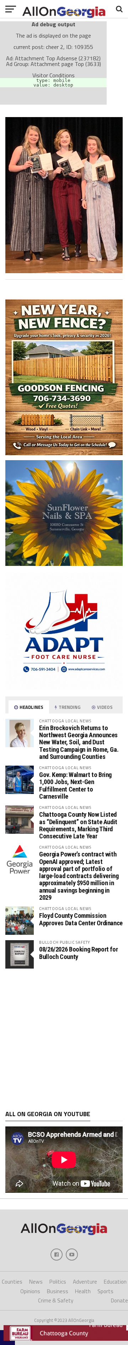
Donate (119, 1300)
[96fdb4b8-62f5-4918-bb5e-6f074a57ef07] (64, 564)
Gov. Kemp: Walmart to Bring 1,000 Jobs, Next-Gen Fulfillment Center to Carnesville (75, 785)
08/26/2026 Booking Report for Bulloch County (78, 953)
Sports (105, 1291)
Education (115, 1282)
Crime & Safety (55, 1300)
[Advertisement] (64, 1039)
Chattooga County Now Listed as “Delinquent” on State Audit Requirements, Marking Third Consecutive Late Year (78, 825)
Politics (57, 1282)
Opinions (30, 1291)
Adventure (85, 1282)
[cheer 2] (64, 271)
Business (57, 1291)
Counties (12, 1282)
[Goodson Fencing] (64, 453)
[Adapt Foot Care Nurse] (64, 687)
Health (83, 1291)
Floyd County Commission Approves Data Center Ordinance (81, 919)
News (36, 1282)
